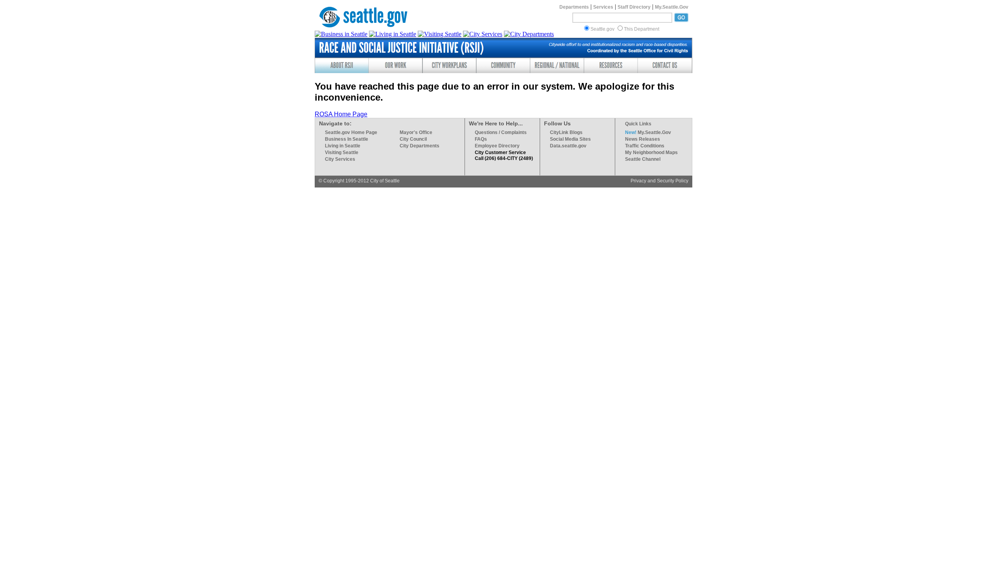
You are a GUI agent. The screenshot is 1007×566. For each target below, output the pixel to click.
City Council (413, 139)
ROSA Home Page (341, 114)
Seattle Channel (642, 159)
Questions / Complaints (501, 132)
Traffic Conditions (644, 146)
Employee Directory (497, 146)
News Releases (642, 139)
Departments (574, 7)
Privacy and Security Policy (659, 181)
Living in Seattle (342, 146)
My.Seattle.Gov (671, 7)
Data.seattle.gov (568, 146)
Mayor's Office (416, 132)
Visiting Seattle (341, 152)
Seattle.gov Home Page (351, 132)
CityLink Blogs (566, 132)
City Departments (419, 146)
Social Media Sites (570, 139)
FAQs (481, 139)
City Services (340, 159)
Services (603, 7)
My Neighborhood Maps (651, 152)
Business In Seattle (346, 139)
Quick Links (638, 124)
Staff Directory (634, 7)
